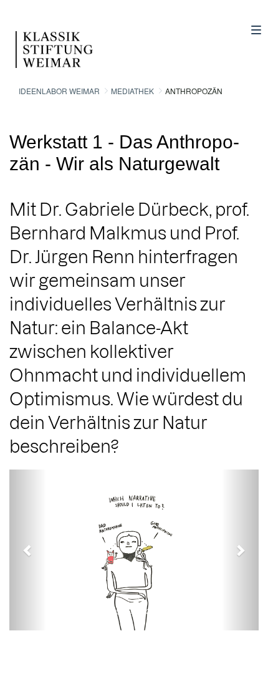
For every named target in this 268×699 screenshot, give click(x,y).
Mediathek (132, 90)
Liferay (75, 668)
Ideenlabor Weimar (59, 90)
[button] (28, 550)
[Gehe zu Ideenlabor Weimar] (39, 40)
